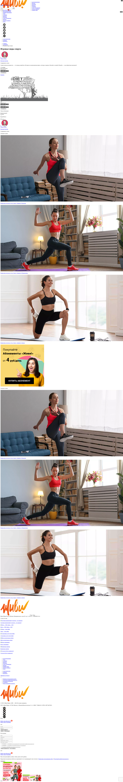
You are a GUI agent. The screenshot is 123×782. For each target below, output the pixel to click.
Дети (4, 13)
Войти (2, 731)
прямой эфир (35, 10)
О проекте (5, 682)
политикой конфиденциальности (27, 743)
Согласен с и (18, 743)
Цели (4, 21)
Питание (34, 4)
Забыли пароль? (4, 729)
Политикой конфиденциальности (61, 758)
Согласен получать (11, 747)
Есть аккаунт (12, 748)
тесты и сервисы (35, 9)
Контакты (5, 41)
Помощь (5, 40)
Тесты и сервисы (6, 20)
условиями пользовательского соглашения (16, 745)
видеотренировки (36, 2)
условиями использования (13, 743)
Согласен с (14, 745)
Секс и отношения (36, 7)
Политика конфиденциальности (10, 680)
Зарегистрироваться (5, 748)
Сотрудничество (6, 39)
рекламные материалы (8, 681)
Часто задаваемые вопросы (9, 683)
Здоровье (34, 6)
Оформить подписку (5, 5)
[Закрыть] (1, 780)
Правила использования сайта (9, 678)
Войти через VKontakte (6, 722)
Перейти (2, 74)
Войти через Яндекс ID (6, 721)
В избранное (3, 72)
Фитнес (33, 3)
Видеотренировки (7, 11)
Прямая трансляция (7, 12)
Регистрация (7, 731)
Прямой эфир (6, 666)
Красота (33, 5)
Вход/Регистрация (7, 10)
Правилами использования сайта (45, 758)
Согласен (3, 761)
